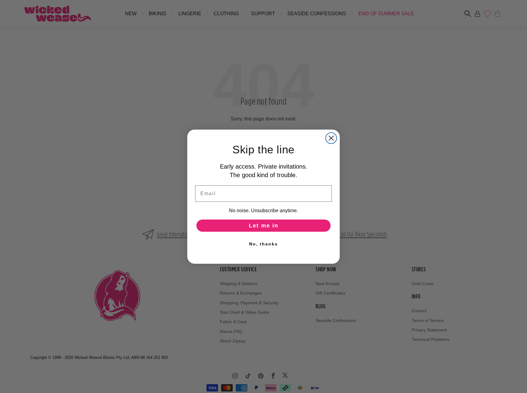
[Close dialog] (331, 138)
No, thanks (263, 243)
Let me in (263, 226)
